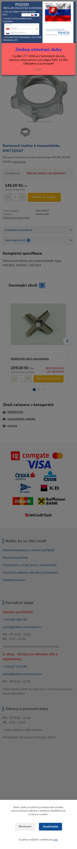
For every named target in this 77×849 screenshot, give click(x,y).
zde (55, 839)
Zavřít (38, 69)
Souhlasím (50, 827)
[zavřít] (67, 8)
